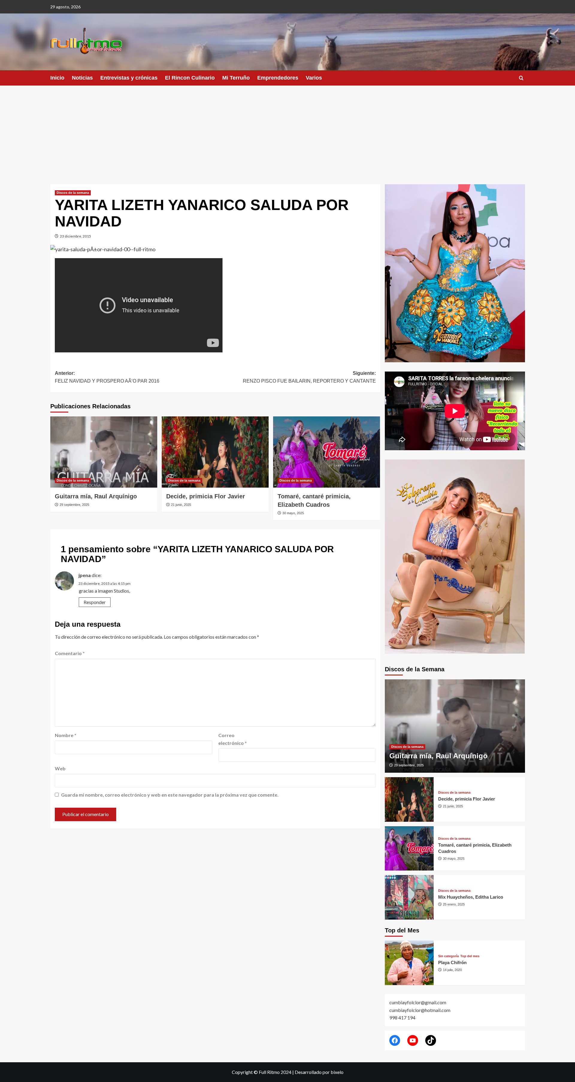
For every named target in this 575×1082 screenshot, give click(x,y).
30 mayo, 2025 (293, 513)
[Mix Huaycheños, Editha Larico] (409, 897)
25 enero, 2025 (454, 904)
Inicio (57, 78)
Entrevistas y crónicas (129, 78)
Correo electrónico (232, 739)
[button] (521, 78)
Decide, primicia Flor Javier (205, 496)
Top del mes (469, 956)
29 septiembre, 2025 (74, 504)
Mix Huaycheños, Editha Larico (470, 897)
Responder (95, 602)
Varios (314, 78)
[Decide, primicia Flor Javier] (215, 452)
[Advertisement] (287, 130)
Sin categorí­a (448, 956)
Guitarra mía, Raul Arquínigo (96, 496)
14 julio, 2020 (452, 970)
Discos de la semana (73, 192)
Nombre (65, 735)
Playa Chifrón (452, 962)
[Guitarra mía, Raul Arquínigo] (103, 452)
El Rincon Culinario (190, 78)
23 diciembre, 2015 (75, 236)
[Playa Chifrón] (409, 963)
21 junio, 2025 (181, 504)
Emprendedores (277, 78)
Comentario (70, 653)
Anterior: (107, 377)
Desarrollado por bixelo (319, 1072)
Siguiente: (309, 377)
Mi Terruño (236, 78)
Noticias (82, 78)
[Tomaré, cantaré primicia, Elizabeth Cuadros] (326, 452)
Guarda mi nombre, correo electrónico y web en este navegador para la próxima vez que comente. (170, 795)
